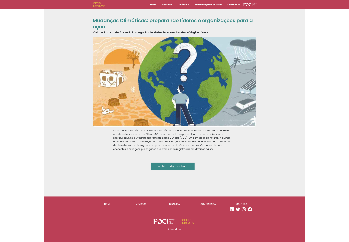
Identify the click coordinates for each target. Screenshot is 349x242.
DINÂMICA (174, 204)
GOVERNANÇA (208, 204)
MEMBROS (141, 204)
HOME (107, 204)
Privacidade (174, 229)
